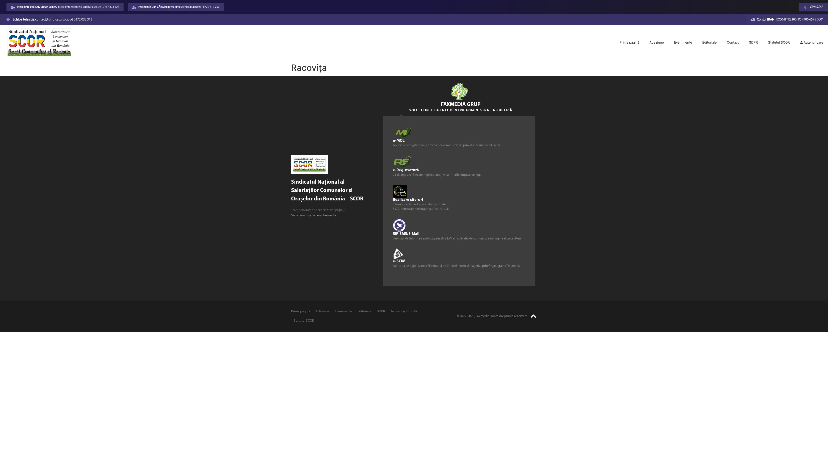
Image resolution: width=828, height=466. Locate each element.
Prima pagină (629, 42)
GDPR (753, 42)
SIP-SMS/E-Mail (406, 234)
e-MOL (399, 141)
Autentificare (813, 42)
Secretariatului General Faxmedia (313, 215)
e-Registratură (406, 170)
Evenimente (683, 42)
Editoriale (709, 42)
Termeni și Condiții (403, 311)
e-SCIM (399, 261)
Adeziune (656, 42)
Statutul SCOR (779, 42)
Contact (733, 42)
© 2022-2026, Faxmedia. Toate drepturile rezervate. (492, 316)
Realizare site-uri (408, 200)
